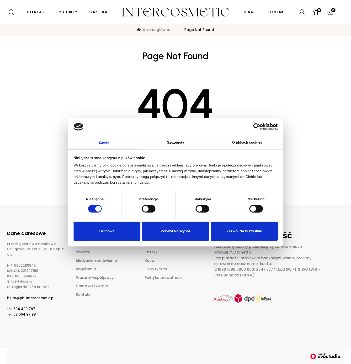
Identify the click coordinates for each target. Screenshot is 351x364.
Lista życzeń (156, 268)
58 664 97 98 (24, 314)
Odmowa (106, 231)
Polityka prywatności (164, 277)
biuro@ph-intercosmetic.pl (30, 298)
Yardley (83, 252)
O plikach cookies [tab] (247, 142)
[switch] (148, 209)
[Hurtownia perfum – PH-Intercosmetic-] (175, 12)
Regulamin (86, 268)
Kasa (149, 260)
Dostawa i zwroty (92, 285)
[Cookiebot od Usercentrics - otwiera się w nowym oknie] (257, 126)
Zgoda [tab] (104, 142)
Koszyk (151, 252)
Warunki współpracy (95, 277)
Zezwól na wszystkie (244, 231)
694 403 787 (24, 309)
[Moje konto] (301, 12)
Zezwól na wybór (175, 231)
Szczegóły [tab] (175, 142)
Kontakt (83, 294)
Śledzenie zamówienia (96, 260)
